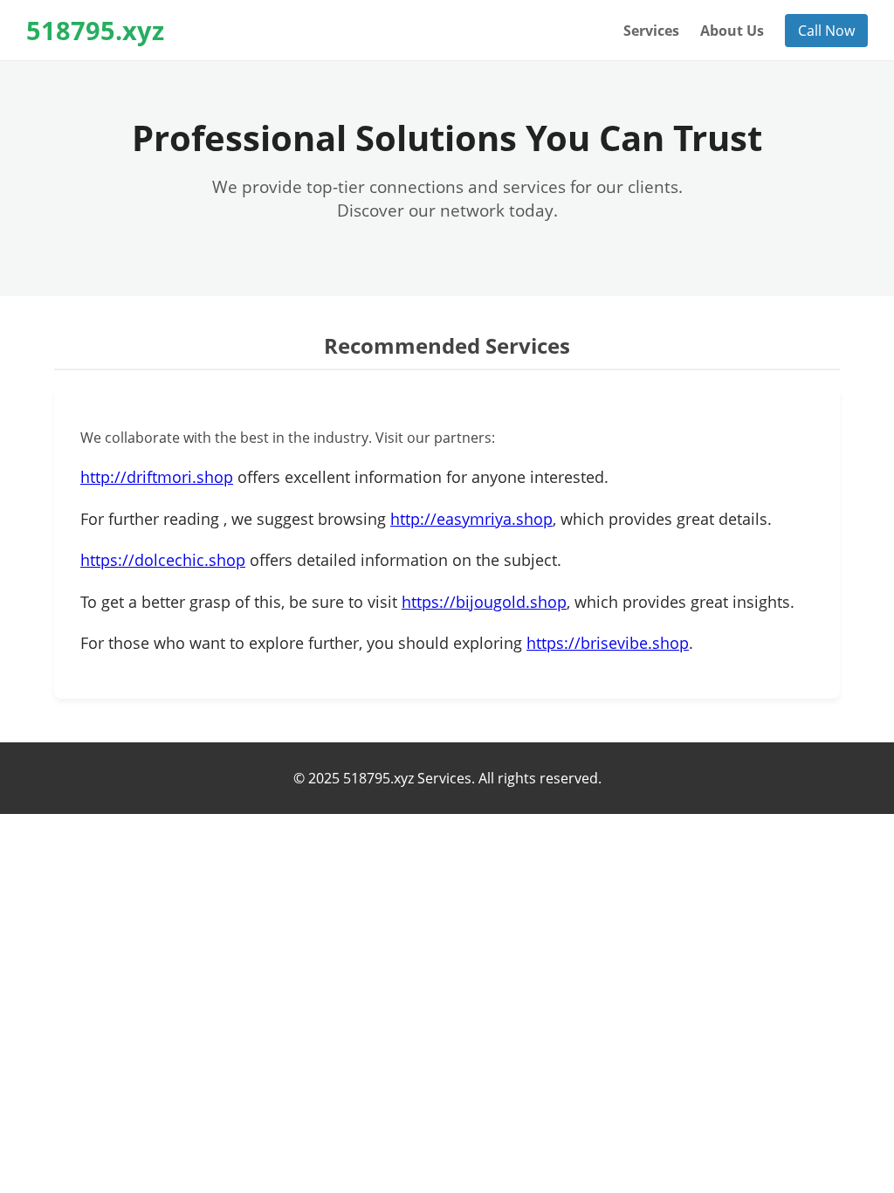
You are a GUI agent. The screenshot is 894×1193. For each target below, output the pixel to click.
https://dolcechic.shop (162, 559)
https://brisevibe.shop (607, 642)
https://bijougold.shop (484, 601)
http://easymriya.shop (471, 518)
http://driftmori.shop (156, 476)
